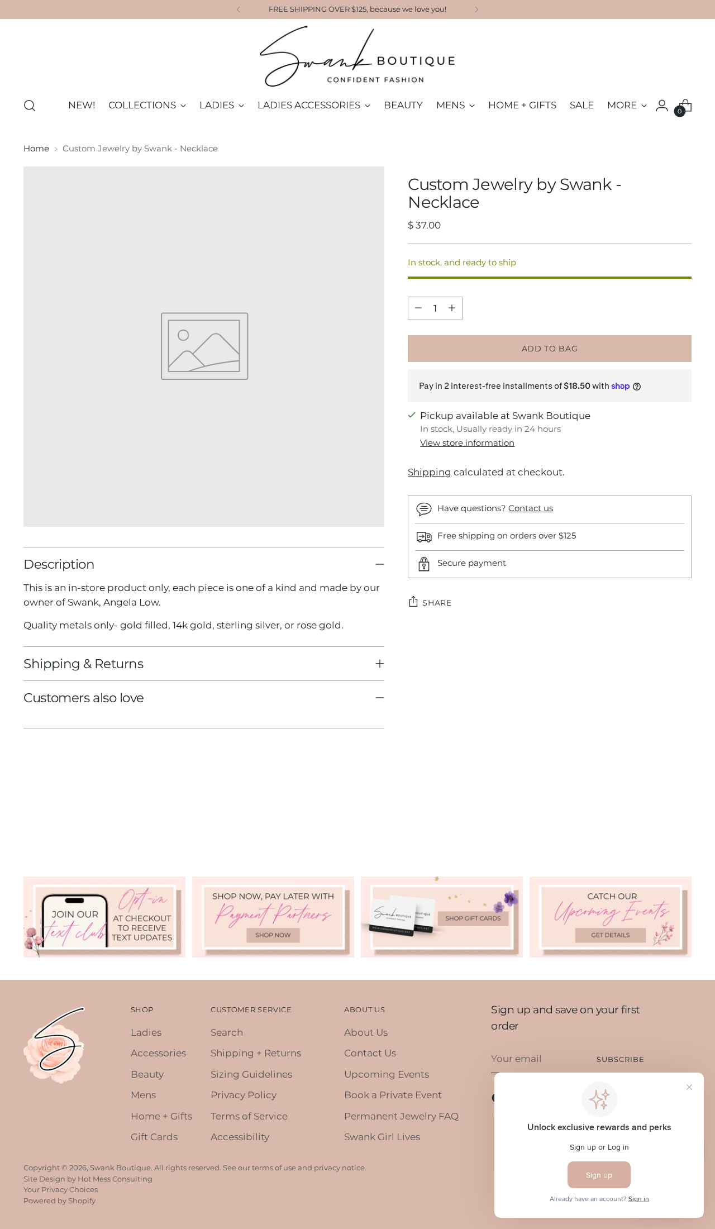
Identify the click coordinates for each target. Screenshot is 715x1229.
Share (437, 602)
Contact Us (370, 1053)
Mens (143, 1095)
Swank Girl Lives (382, 1136)
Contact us (530, 508)
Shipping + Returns (256, 1053)
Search (227, 1032)
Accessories (158, 1053)
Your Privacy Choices (60, 1189)
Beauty (147, 1074)
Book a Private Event (393, 1095)
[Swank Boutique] (357, 56)
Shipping (429, 472)
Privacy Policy (244, 1095)
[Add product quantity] (452, 308)
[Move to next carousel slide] (682, 815)
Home (36, 148)
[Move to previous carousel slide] (656, 816)
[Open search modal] (29, 105)
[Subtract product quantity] (418, 308)
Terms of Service (249, 1116)
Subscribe (621, 1059)
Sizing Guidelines (251, 1074)
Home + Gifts (161, 1116)
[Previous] (238, 9)
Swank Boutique (120, 1167)
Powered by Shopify (59, 1200)
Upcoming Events (386, 1074)
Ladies (146, 1032)
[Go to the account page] (662, 105)
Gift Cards (154, 1136)
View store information (467, 442)
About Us (366, 1032)
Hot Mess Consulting (115, 1178)
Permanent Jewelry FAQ (401, 1116)
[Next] (476, 9)
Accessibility (240, 1136)
